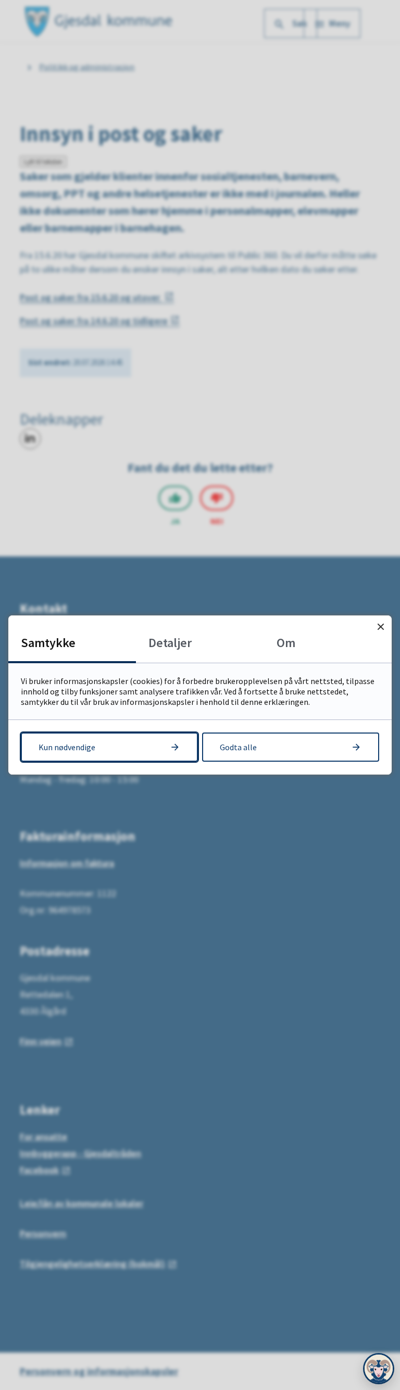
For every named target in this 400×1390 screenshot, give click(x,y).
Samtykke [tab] (48, 643)
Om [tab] (286, 643)
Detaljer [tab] (170, 643)
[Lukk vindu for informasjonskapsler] (380, 626)
